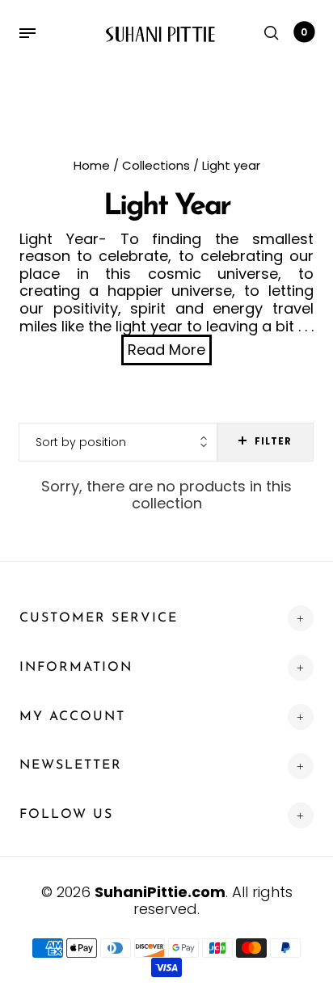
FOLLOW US (66, 814)
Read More (166, 349)
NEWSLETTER (70, 765)
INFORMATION (76, 667)
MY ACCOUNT (72, 716)
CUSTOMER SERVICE (98, 618)
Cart (304, 32)
